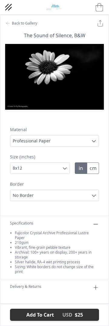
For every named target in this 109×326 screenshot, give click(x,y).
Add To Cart (54, 314)
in (81, 168)
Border (17, 184)
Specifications (21, 223)
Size (22, 157)
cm (93, 168)
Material (18, 129)
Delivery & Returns (25, 286)
